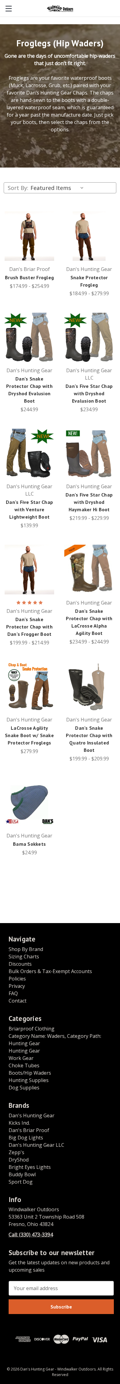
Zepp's (16, 1152)
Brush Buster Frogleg (29, 277)
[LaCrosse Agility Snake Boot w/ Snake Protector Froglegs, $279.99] (29, 686)
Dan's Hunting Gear (31, 1115)
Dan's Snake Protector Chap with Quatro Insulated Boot (89, 739)
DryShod (19, 1159)
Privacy (17, 986)
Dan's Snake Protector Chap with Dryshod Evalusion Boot (29, 390)
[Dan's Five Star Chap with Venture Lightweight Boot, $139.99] (29, 453)
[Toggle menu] (8, 8)
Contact (17, 1000)
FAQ (13, 993)
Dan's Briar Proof (29, 1130)
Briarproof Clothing (31, 1028)
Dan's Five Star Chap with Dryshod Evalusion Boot (89, 393)
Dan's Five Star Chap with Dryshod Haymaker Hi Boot (89, 502)
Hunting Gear (24, 1050)
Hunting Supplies (29, 1080)
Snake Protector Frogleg (89, 281)
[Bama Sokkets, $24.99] (29, 802)
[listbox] (58, 188)
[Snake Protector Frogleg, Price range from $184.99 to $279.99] (89, 236)
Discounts (20, 964)
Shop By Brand (26, 949)
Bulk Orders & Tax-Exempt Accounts (50, 971)
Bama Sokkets (29, 844)
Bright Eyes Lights (30, 1167)
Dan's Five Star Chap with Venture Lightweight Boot (29, 509)
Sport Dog (21, 1181)
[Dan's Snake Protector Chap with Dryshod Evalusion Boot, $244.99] (29, 337)
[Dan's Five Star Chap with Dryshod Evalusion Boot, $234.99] (89, 337)
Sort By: (18, 187)
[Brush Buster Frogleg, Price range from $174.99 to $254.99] (29, 236)
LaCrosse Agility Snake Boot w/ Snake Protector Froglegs (29, 735)
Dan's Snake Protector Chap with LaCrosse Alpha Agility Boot (89, 622)
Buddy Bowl (22, 1174)
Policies (17, 978)
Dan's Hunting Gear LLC (36, 1145)
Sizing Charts (24, 956)
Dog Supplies (24, 1087)
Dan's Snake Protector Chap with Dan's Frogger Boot (29, 626)
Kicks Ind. (19, 1122)
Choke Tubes (24, 1065)
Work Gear (21, 1058)
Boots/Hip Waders (30, 1072)
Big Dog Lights (26, 1137)
